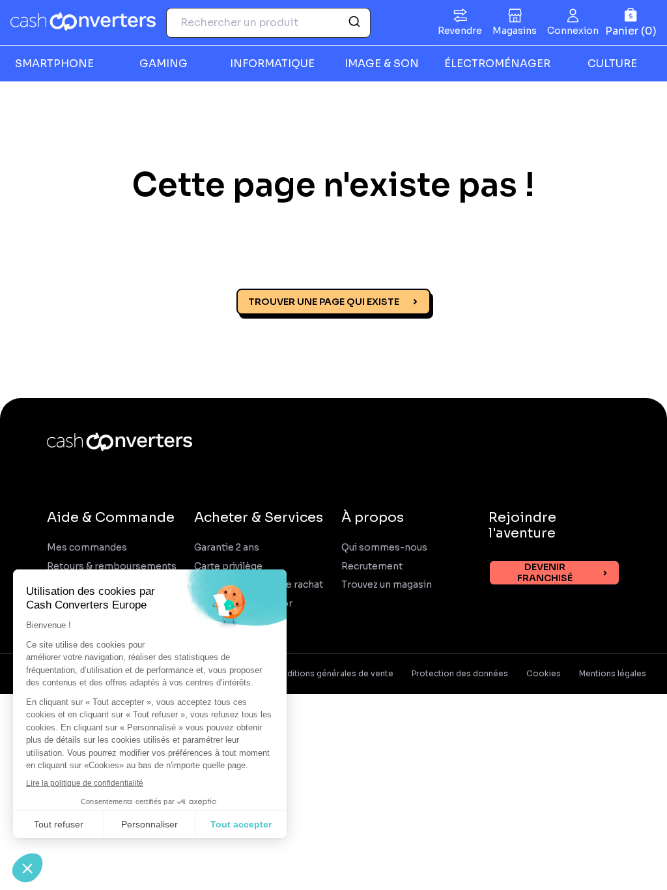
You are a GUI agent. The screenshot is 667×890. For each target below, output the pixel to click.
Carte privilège (228, 566)
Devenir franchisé (545, 572)
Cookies (543, 673)
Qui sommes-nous (384, 547)
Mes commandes (87, 547)
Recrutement (372, 566)
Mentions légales (612, 673)
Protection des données (460, 673)
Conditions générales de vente (331, 673)
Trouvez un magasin (386, 584)
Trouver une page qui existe (323, 302)
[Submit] (356, 22)
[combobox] (268, 23)
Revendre (460, 30)
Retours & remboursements (112, 566)
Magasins (514, 30)
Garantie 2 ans (226, 547)
